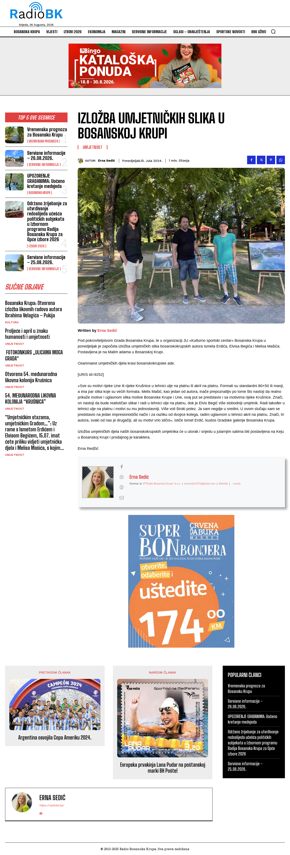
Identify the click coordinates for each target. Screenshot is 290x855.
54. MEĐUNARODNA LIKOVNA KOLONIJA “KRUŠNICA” (30, 398)
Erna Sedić (106, 160)
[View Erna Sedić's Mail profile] (121, 497)
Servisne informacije (44, 164)
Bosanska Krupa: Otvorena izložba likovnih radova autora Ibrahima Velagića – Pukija (33, 309)
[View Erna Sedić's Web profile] (121, 487)
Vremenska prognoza (43, 141)
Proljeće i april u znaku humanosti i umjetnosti (27, 334)
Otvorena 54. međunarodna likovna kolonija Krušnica (31, 377)
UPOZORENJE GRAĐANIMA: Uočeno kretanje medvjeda (46, 181)
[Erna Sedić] (81, 160)
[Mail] (40, 812)
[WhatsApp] (280, 160)
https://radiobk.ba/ (51, 805)
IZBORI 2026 (37, 246)
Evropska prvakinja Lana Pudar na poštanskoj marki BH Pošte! (162, 768)
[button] (273, 31)
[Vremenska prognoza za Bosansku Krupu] (14, 135)
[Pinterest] (271, 160)
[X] (261, 160)
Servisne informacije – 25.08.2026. (46, 259)
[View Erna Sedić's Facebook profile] (121, 466)
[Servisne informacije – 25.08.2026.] (14, 262)
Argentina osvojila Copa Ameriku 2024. (55, 738)
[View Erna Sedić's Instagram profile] (121, 477)
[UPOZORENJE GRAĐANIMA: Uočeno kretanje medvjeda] (14, 181)
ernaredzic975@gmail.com (199, 483)
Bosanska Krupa (39, 192)
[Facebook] (251, 160)
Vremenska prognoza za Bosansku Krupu (47, 132)
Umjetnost (14, 343)
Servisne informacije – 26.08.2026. (46, 155)
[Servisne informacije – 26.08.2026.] (14, 158)
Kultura (12, 322)
